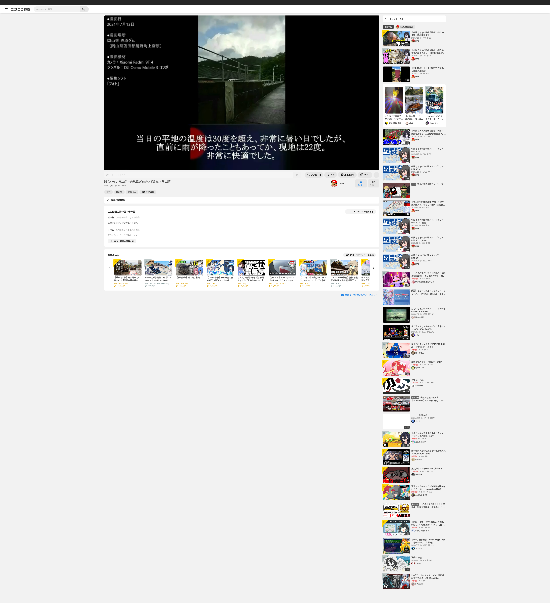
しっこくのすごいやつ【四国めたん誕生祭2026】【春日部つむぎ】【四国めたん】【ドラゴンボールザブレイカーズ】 (428, 274)
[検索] (84, 9)
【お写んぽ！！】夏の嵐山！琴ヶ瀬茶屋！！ (413, 117)
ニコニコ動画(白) (419, 415)
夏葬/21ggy (416, 557)
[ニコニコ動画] (20, 9)
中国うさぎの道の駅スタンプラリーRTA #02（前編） (427, 239)
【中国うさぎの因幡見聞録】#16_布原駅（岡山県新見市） (427, 33)
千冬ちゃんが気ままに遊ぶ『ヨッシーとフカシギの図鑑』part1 (428, 434)
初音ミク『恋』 (418, 379)
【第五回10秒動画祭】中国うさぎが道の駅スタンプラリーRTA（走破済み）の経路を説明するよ (427, 203)
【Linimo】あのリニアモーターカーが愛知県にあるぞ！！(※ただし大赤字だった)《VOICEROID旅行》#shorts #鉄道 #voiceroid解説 (434, 117)
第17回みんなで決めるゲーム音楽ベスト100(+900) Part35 (428, 327)
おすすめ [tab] (388, 27)
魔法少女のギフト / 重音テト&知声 (426, 362)
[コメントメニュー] (442, 19)
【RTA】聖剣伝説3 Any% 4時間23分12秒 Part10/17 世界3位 (428, 541)
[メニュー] (376, 175)
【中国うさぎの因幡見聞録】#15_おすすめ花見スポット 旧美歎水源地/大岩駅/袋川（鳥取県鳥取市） (428, 51)
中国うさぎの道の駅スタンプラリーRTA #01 (427, 256)
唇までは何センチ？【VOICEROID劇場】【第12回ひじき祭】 (428, 345)
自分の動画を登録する (124, 241)
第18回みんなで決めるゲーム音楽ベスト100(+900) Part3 (428, 452)
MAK (342, 183)
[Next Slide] (373, 267)
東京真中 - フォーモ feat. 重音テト (426, 468)
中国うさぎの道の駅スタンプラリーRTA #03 (427, 167)
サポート (373, 185)
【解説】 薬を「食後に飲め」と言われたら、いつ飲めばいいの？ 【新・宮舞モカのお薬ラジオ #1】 (427, 523)
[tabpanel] (414, 310)
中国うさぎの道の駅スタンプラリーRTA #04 (427, 150)
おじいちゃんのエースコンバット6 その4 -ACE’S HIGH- (428, 310)
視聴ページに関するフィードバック (361, 295)
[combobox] (57, 9)
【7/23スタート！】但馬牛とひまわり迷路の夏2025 (427, 69)
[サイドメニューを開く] (6, 9)
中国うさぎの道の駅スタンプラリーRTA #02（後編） (427, 221)
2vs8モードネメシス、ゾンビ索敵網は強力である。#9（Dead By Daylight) (427, 576)
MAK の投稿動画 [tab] (406, 27)
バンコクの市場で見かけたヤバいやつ (393, 117)
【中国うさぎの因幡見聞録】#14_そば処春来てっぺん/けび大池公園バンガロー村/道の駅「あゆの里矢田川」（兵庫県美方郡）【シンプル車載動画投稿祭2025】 (428, 132)
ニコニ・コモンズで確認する (360, 211)
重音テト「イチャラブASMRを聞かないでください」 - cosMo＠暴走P (428, 487)
